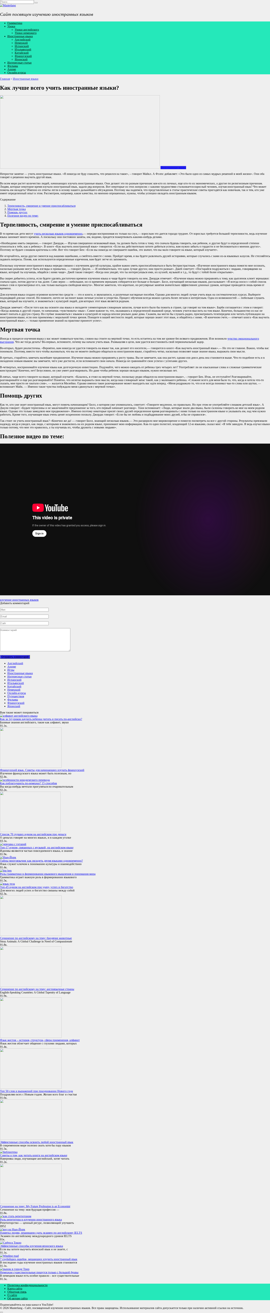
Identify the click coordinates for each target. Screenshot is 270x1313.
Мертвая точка (16, 209)
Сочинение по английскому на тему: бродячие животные (36, 938)
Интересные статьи (19, 62)
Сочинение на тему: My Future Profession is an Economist (35, 1206)
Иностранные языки (20, 36)
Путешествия (15, 696)
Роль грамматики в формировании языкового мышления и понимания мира (48, 873)
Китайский (22, 52)
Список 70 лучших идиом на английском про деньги (33, 834)
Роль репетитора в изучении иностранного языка (31, 1219)
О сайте (12, 1295)
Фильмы (12, 66)
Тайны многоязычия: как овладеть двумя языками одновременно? (41, 860)
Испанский (22, 46)
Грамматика (14, 23)
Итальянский (23, 49)
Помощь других (17, 212)
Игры (10, 669)
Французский (23, 56)
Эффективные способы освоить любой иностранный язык (36, 1142)
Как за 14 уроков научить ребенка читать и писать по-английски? (41, 719)
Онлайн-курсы (16, 72)
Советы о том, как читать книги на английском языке (33, 1155)
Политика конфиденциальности (27, 1285)
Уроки (11, 26)
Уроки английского (27, 29)
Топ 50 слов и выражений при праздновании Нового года (36, 1091)
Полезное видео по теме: (22, 215)
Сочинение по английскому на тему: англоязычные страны (37, 989)
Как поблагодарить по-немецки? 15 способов (28, 783)
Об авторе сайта (17, 1298)
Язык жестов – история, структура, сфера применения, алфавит (40, 1040)
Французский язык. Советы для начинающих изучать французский (42, 770)
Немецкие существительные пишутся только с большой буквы (39, 1272)
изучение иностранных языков (19, 599)
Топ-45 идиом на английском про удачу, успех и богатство (36, 887)
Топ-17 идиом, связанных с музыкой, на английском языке (36, 847)
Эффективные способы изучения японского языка (31, 1246)
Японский (21, 59)
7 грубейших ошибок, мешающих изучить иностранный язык (38, 1259)
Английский (22, 39)
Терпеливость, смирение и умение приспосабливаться (41, 205)
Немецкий (21, 42)
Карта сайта (14, 1288)
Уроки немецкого (26, 32)
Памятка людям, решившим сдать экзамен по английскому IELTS (41, 1232)
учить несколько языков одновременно (58, 233)
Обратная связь (16, 1291)
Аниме (11, 69)
